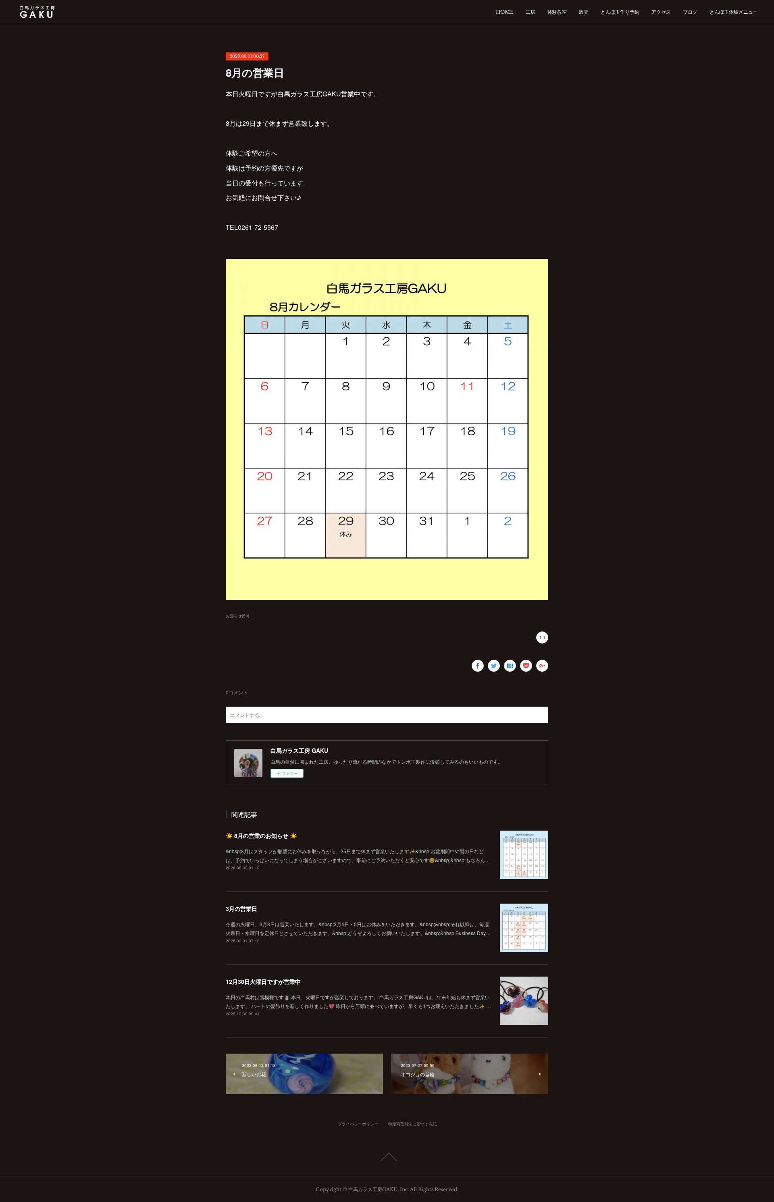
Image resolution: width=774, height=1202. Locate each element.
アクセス (661, 12)
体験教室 (557, 12)
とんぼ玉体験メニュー (734, 12)
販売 (584, 12)
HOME (505, 12)
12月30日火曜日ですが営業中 (263, 981)
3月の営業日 (241, 908)
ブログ (690, 12)
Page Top (387, 1156)
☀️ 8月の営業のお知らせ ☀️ (261, 835)
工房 (530, 12)
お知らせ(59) (237, 616)
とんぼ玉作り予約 (620, 12)
